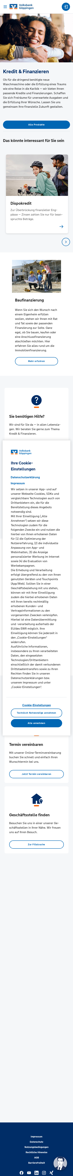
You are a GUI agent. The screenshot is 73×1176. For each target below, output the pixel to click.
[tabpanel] (36, 194)
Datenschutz (36, 1141)
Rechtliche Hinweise (36, 1152)
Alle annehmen (36, 723)
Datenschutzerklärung (25, 477)
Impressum (36, 1136)
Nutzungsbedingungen (36, 1147)
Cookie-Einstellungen (36, 705)
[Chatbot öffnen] (60, 1163)
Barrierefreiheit (36, 1162)
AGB (36, 1157)
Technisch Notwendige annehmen (36, 712)
